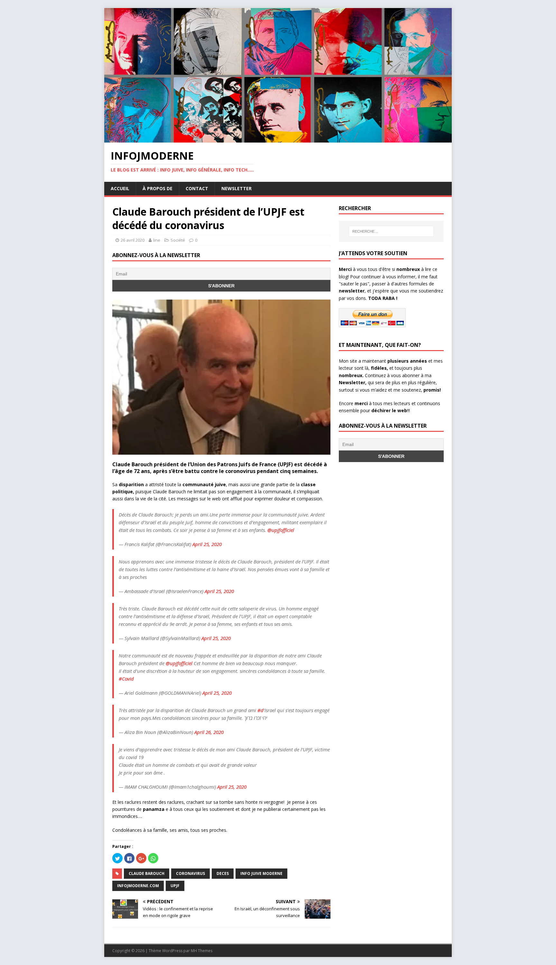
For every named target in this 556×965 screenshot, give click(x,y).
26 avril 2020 (132, 240)
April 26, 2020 (209, 732)
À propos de (157, 188)
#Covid (126, 678)
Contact (197, 188)
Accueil (120, 188)
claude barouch (146, 873)
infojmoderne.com (138, 885)
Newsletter (236, 188)
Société (178, 240)
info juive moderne (261, 873)
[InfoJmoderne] (278, 139)
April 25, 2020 (207, 544)
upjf (175, 885)
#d (260, 710)
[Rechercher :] (391, 231)
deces (223, 873)
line (156, 240)
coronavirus (190, 873)
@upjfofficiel (280, 530)
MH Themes (201, 950)
